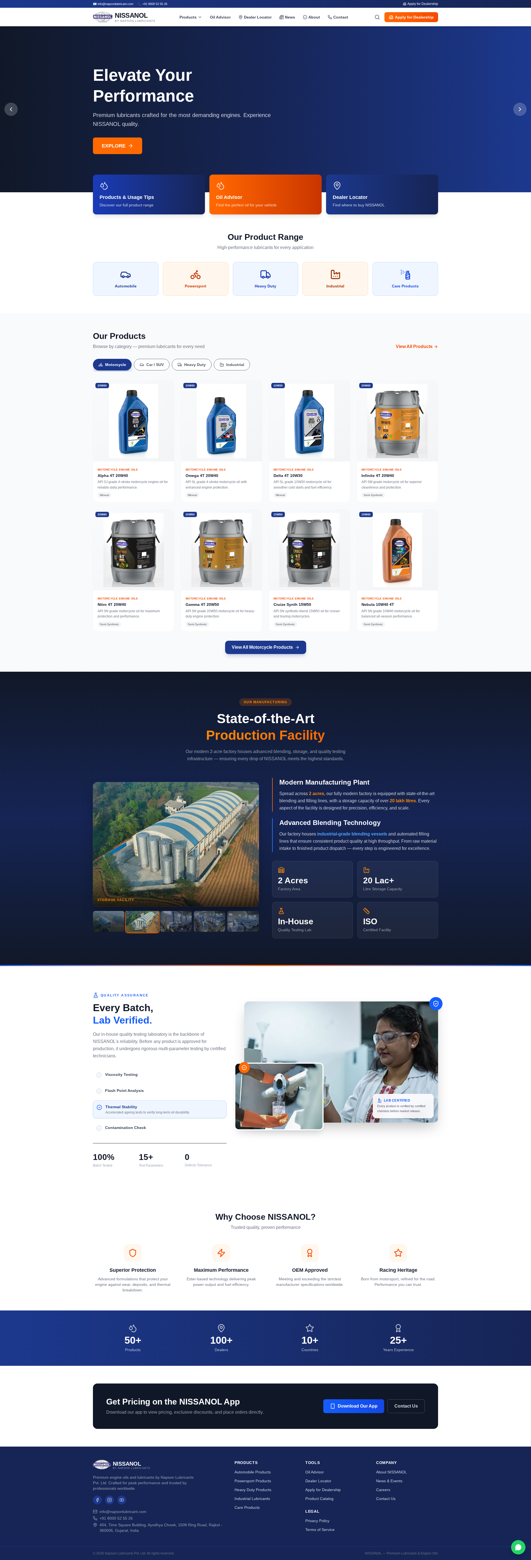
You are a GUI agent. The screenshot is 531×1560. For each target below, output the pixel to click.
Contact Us (406, 1406)
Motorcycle (115, 364)
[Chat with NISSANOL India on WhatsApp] (518, 1547)
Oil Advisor (220, 17)
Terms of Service (320, 1529)
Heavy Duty (195, 364)
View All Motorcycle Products (262, 647)
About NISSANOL (391, 1472)
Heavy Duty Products (253, 1490)
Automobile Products (253, 1472)
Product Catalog (319, 1498)
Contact (340, 17)
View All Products (414, 346)
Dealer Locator (258, 17)
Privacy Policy (317, 1521)
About (314, 17)
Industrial (235, 364)
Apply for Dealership (422, 4)
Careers (383, 1490)
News (290, 17)
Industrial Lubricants (252, 1498)
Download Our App (358, 1406)
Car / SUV (155, 364)
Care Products (247, 1507)
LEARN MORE (118, 146)
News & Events (389, 1481)
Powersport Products (253, 1481)
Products (188, 17)
